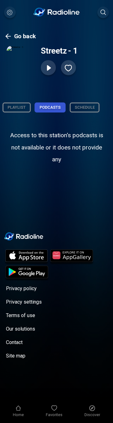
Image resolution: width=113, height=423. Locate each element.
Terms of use (20, 315)
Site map (15, 356)
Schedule (85, 107)
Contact (14, 342)
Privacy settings (24, 302)
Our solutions (20, 329)
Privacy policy (21, 288)
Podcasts (50, 107)
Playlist (17, 107)
